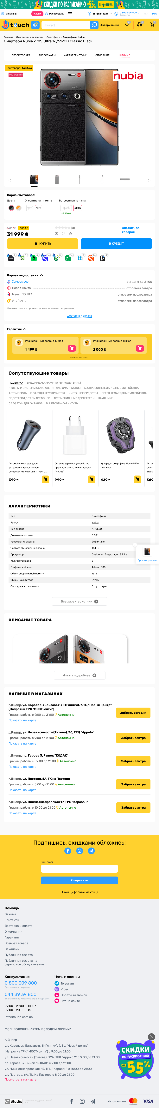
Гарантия (12, 937)
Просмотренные (147, 560)
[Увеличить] (79, 117)
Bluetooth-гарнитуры (62, 403)
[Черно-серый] (11, 208)
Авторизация (109, 25)
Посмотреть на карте (20, 1079)
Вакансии (12, 949)
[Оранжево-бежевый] (18, 208)
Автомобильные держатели (74, 398)
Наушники (105, 398)
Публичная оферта (19, 955)
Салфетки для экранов (25, 403)
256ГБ (66, 208)
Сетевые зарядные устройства (124, 393)
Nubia (95, 522)
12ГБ (29, 208)
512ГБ (77, 208)
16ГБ (38, 208)
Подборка (16, 382)
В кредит (116, 243)
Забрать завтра (133, 738)
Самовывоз (20, 281)
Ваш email (47, 862)
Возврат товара (16, 943)
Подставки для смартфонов (29, 398)
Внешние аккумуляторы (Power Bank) (54, 382)
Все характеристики (76, 601)
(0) (73, 228)
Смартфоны (99, 516)
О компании (13, 931)
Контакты (12, 920)
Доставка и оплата (79, 315)
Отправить (79, 880)
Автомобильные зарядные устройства (37, 393)
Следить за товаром (130, 230)
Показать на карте (22, 720)
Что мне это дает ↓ (79, 357)
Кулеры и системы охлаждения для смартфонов (44, 388)
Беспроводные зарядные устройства (111, 388)
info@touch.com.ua (19, 1017)
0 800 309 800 (21, 983)
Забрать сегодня (133, 713)
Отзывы (10, 914)
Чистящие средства (83, 393)
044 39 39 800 (20, 994)
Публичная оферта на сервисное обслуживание (24, 962)
